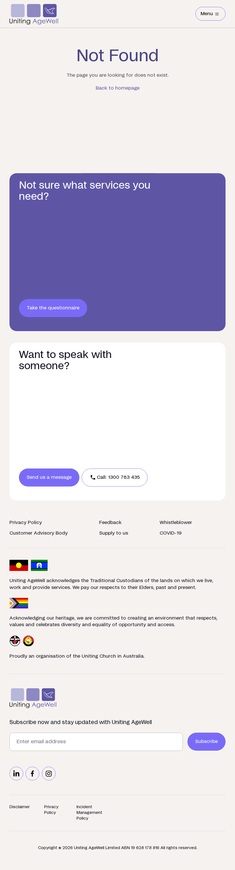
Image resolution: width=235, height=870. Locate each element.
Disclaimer (19, 807)
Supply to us (113, 533)
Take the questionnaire (53, 308)
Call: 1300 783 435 (118, 477)
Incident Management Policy (89, 812)
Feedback (110, 522)
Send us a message (49, 477)
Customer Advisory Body (38, 533)
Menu (213, 14)
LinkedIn (16, 773)
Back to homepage (118, 88)
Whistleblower (176, 522)
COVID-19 (171, 533)
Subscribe (206, 741)
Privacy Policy (25, 522)
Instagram (49, 773)
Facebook (32, 773)
